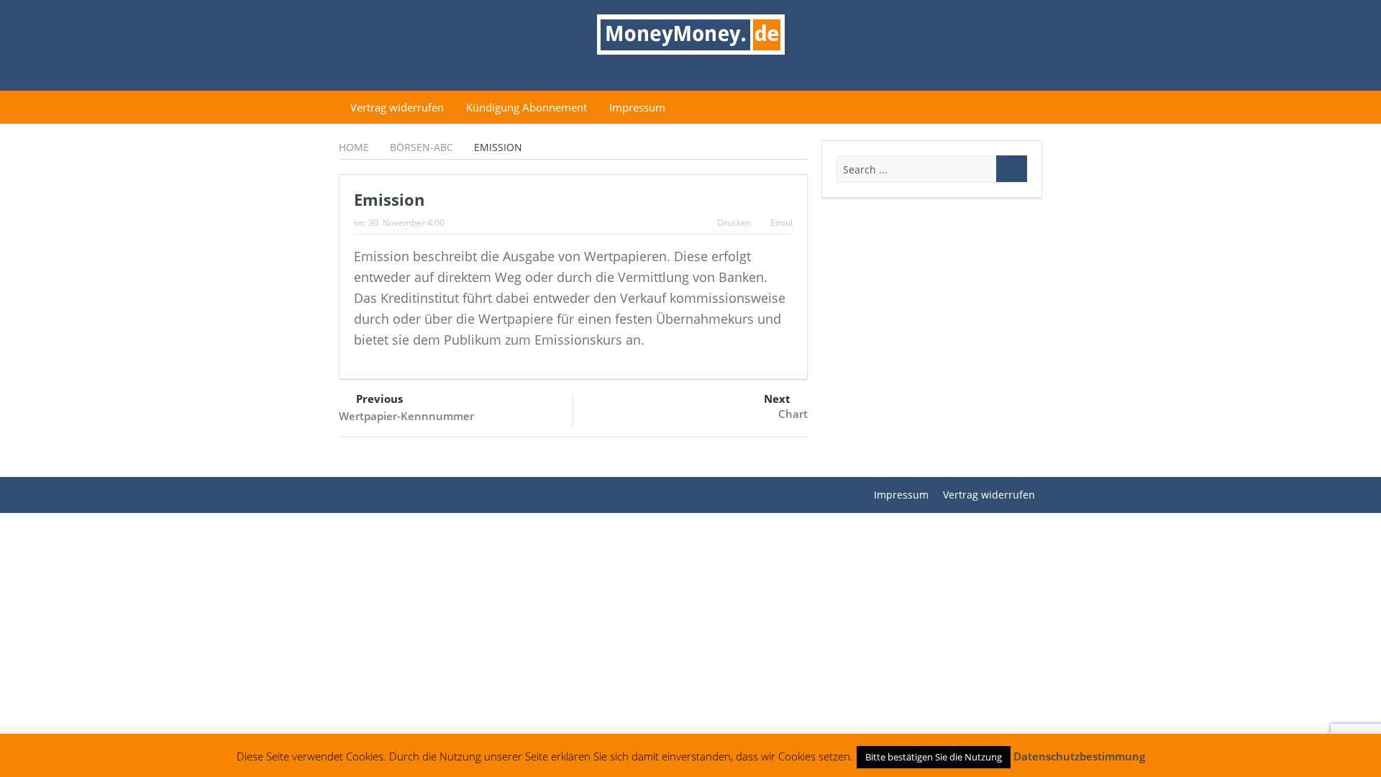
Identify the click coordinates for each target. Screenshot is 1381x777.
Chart (793, 413)
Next (777, 398)
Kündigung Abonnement (526, 107)
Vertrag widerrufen (397, 107)
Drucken (734, 223)
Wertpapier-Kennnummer (406, 416)
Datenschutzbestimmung (1079, 756)
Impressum (637, 107)
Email (781, 223)
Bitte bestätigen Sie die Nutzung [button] (933, 756)
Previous (379, 398)
